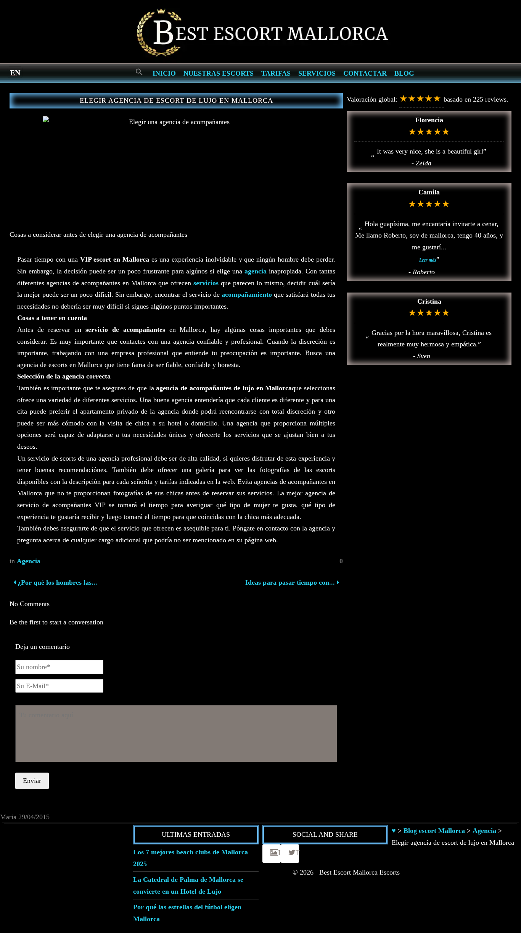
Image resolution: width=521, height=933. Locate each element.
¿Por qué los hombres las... (56, 582)
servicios (206, 283)
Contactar (365, 73)
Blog (404, 73)
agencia (255, 271)
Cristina (429, 301)
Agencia (28, 561)
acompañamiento (247, 294)
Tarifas (276, 73)
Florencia (429, 120)
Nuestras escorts (218, 73)
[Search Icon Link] (139, 72)
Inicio (164, 73)
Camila (429, 192)
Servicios (317, 73)
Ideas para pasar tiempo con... (290, 582)
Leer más (427, 260)
